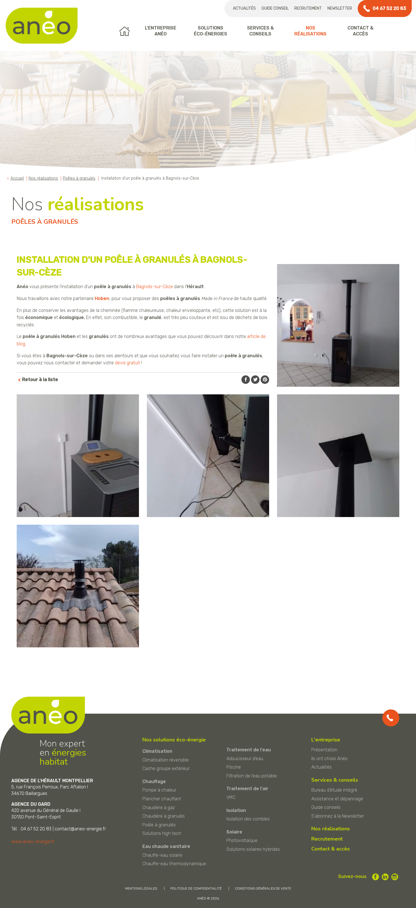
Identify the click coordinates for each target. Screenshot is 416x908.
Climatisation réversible (165, 760)
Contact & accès (330, 848)
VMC (230, 797)
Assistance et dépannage (337, 798)
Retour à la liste (40, 379)
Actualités (244, 8)
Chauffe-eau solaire (162, 855)
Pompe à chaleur (159, 790)
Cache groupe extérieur (166, 768)
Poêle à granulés (159, 825)
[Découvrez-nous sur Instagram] (394, 876)
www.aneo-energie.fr (32, 841)
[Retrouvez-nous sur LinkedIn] (385, 876)
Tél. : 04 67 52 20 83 (31, 829)
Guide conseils (325, 807)
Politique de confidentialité (196, 888)
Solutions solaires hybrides (253, 849)
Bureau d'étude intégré (334, 790)
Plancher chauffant (161, 798)
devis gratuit (127, 362)
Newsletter (339, 8)
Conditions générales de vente (263, 888)
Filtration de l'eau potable (251, 776)
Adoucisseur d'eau (244, 758)
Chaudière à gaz (158, 807)
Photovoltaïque (242, 840)
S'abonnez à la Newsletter (337, 816)
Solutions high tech (161, 833)
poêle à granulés (112, 286)
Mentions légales (141, 888)
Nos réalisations (330, 828)
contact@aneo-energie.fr (80, 829)
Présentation (324, 749)
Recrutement (308, 8)
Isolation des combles (248, 819)
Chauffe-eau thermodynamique (174, 863)
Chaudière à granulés (163, 816)
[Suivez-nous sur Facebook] (375, 876)
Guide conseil (275, 8)
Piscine (233, 767)
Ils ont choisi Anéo (329, 758)
